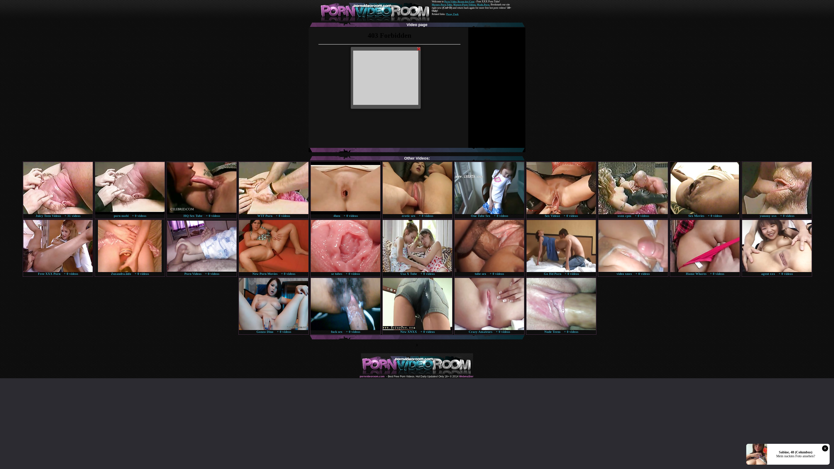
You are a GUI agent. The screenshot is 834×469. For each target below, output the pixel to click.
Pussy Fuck (452, 14)
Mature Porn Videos (464, 4)
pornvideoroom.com (372, 376)
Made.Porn (483, 4)
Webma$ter (466, 376)
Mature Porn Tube (442, 4)
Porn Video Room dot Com (459, 1)
